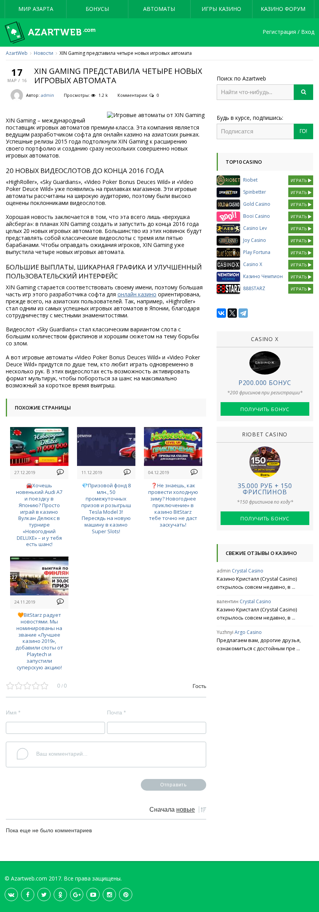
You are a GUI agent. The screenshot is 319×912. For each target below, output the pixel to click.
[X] (232, 313)
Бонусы (97, 8)
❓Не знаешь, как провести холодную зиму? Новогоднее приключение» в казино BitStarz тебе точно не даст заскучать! (173, 505)
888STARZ (254, 288)
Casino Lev (255, 228)
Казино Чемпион (263, 276)
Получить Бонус (264, 409)
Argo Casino (248, 632)
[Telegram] (243, 313)
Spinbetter (254, 192)
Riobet (250, 180)
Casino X (252, 264)
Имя (13, 712)
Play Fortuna (256, 252)
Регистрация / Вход (288, 32)
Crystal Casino (247, 570)
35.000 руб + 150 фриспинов (265, 488)
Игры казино (221, 8)
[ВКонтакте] (221, 313)
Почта (116, 712)
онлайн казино (136, 294)
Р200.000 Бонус (264, 382)
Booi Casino (256, 216)
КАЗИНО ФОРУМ (283, 8)
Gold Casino (256, 204)
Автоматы (159, 8)
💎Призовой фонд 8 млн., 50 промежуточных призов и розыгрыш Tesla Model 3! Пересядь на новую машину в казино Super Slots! (106, 508)
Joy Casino (254, 240)
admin (47, 95)
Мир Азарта (35, 8)
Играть (299, 180)
